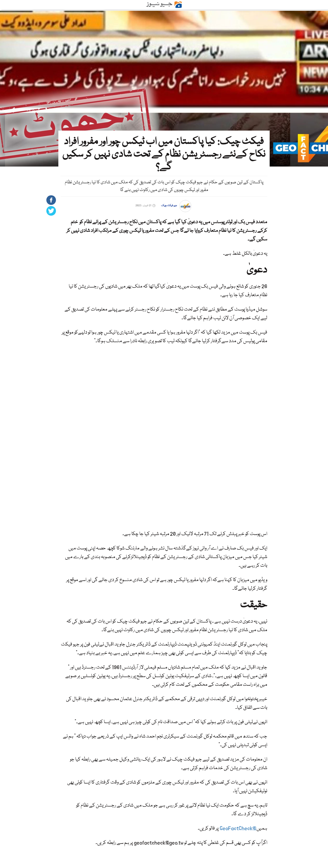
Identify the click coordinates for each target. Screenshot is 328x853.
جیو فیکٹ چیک (169, 205)
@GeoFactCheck (238, 828)
